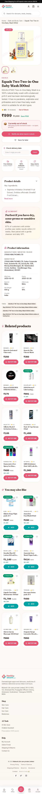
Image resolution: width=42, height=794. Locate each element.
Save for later (23, 140)
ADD (12, 527)
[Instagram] (26, 776)
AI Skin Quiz (6, 725)
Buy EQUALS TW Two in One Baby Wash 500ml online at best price (21, 315)
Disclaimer (31, 768)
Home (4, 21)
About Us (24, 768)
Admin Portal (6, 745)
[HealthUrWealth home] (7, 6)
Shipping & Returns (8, 748)
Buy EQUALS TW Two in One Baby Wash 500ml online (20, 307)
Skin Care (5, 705)
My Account (6, 742)
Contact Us (5, 751)
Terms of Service (26, 764)
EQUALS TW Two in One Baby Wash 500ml (21, 304)
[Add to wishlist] (17, 334)
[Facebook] (16, 776)
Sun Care (5, 711)
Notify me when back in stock (23, 134)
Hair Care (5, 708)
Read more (8, 198)
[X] (21, 776)
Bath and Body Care (15, 21)
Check (35, 152)
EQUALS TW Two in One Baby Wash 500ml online (18, 311)
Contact (14, 771)
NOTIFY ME (12, 362)
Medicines (5, 714)
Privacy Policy (14, 764)
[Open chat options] (21, 789)
